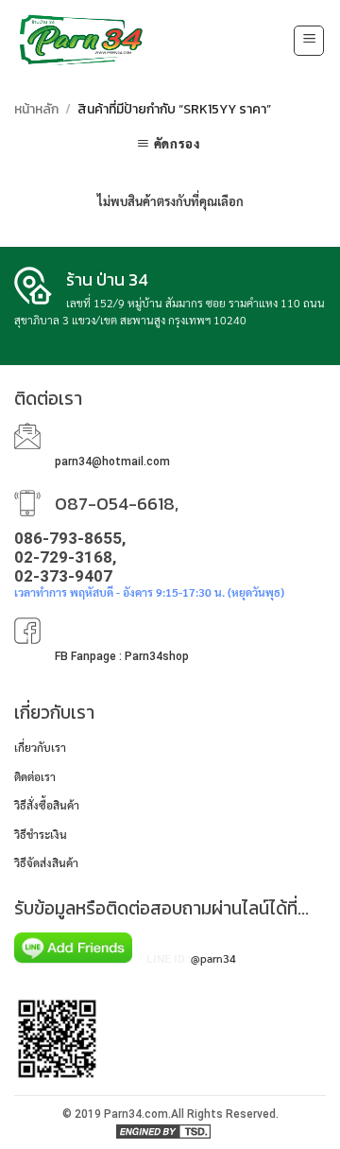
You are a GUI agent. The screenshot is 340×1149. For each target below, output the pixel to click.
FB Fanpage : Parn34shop (122, 656)
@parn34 (213, 958)
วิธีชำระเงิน (40, 834)
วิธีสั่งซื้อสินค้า (46, 804)
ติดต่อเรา (35, 776)
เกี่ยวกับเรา (40, 747)
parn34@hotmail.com (112, 461)
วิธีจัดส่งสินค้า (46, 862)
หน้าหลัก (36, 109)
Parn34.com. (137, 1114)
